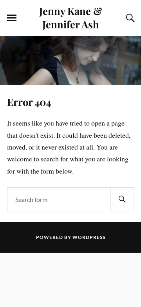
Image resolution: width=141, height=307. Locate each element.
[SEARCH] (122, 199)
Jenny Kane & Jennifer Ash (70, 17)
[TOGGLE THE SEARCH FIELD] (129, 18)
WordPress (88, 237)
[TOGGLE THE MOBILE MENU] (11, 18)
